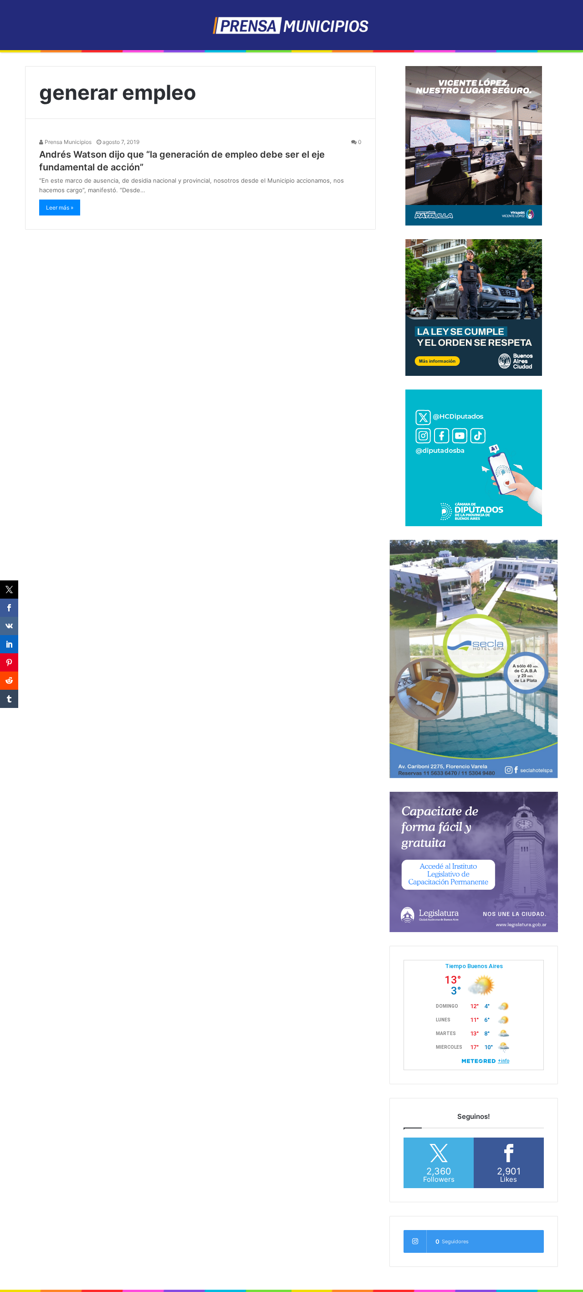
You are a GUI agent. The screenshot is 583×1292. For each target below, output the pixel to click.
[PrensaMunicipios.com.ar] (291, 25)
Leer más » (59, 207)
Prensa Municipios (67, 141)
